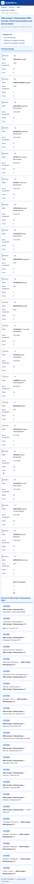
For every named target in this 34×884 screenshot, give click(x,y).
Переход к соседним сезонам (14, 40)
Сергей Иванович (19, 536)
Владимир (21, 259)
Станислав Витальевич (19, 184)
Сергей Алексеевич (18, 356)
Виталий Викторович (19, 484)
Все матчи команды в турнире (14, 43)
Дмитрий (20, 306)
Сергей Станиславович (20, 510)
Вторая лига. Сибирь (8, 10)
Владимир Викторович (20, 107)
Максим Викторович (19, 235)
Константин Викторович (20, 158)
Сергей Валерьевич (18, 456)
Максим (20, 282)
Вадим (19, 406)
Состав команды (10, 37)
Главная (4, 7)
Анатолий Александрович (19, 381)
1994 (18, 7)
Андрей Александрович (20, 430)
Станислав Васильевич (21, 330)
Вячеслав (20, 560)
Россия (11, 7)
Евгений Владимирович (20, 209)
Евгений (19, 59)
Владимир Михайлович (20, 133)
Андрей (21, 82)
